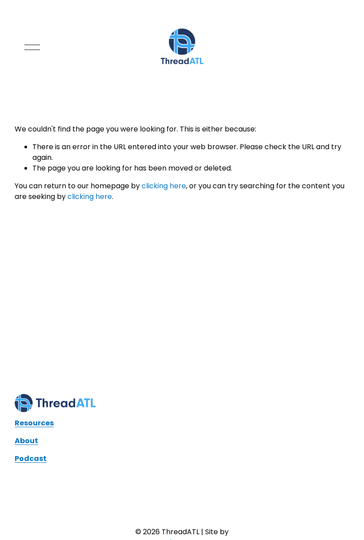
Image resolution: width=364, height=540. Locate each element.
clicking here (164, 186)
